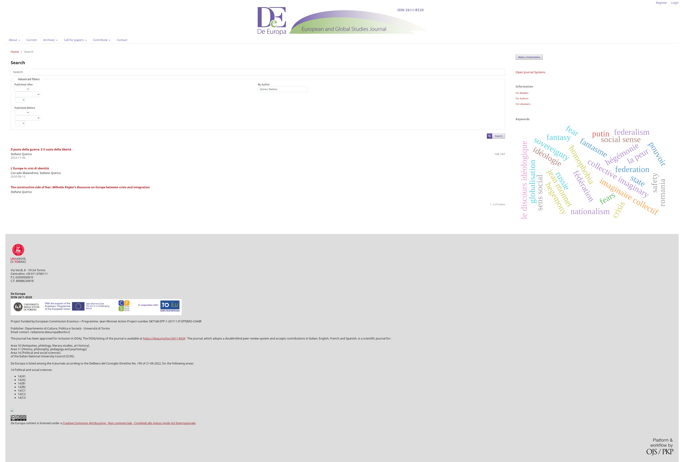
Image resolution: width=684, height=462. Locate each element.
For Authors (522, 98)
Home (15, 51)
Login (675, 3)
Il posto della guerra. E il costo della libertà (41, 149)
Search (498, 136)
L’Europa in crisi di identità (30, 168)
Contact (122, 40)
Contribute (100, 40)
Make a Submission (529, 57)
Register (661, 3)
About (13, 40)
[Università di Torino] (18, 264)
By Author (264, 84)
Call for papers (74, 40)
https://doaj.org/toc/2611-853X (164, 338)
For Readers (522, 93)
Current (31, 40)
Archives (49, 40)
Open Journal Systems (530, 72)
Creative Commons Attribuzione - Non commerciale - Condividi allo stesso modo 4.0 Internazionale (129, 423)
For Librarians (523, 104)
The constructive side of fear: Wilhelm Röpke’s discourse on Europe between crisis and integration (80, 187)
